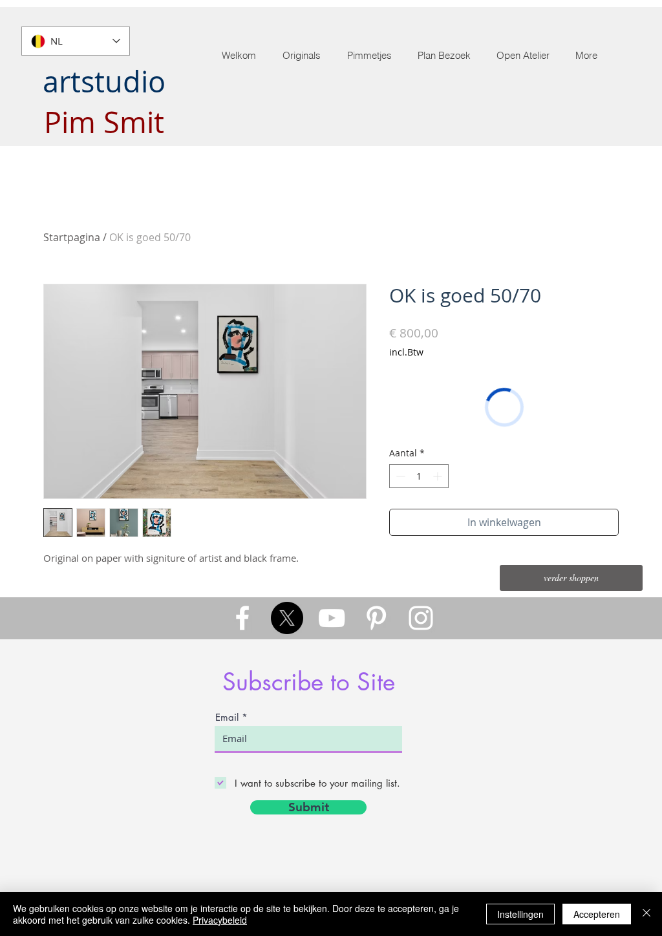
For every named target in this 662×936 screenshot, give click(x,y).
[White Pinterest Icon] (376, 618)
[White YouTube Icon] (331, 618)
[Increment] (439, 476)
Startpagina (71, 237)
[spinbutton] (419, 476)
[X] (287, 618)
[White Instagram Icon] (421, 618)
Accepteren (596, 914)
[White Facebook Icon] (242, 618)
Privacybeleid (220, 919)
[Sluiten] (646, 914)
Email (227, 717)
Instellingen (520, 914)
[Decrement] (399, 476)
